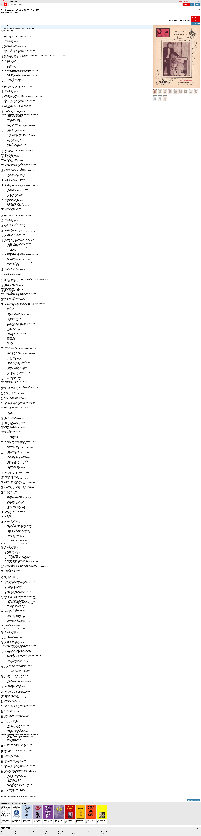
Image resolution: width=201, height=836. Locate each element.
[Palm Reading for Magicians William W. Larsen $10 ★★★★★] (80, 812)
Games (17, 831)
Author (197, 4)
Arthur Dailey (47, 833)
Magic (2, 831)
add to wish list (195, 23)
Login (198, 1)
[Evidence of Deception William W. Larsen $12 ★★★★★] (91, 812)
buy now (193, 17)
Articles (60, 833)
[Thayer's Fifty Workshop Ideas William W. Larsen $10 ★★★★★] (37, 812)
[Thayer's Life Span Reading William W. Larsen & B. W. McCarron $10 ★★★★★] (70, 812)
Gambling (3, 833)
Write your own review (194, 800)
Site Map (103, 833)
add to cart (194, 20)
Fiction (31, 833)
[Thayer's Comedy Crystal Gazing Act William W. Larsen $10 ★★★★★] (27, 812)
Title (192, 4)
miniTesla (46, 831)
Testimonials (104, 831)
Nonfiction (32, 831)
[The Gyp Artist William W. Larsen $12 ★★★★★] (16, 812)
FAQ (73, 833)
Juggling (17, 833)
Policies (89, 831)
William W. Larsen (10, 13)
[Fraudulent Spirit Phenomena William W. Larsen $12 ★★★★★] (48, 812)
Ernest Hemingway (63, 831)
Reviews (89, 833)
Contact (74, 831)
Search (186, 4)
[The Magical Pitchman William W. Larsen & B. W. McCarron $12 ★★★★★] (102, 812)
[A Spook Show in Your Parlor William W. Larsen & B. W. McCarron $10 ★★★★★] (6, 812)
